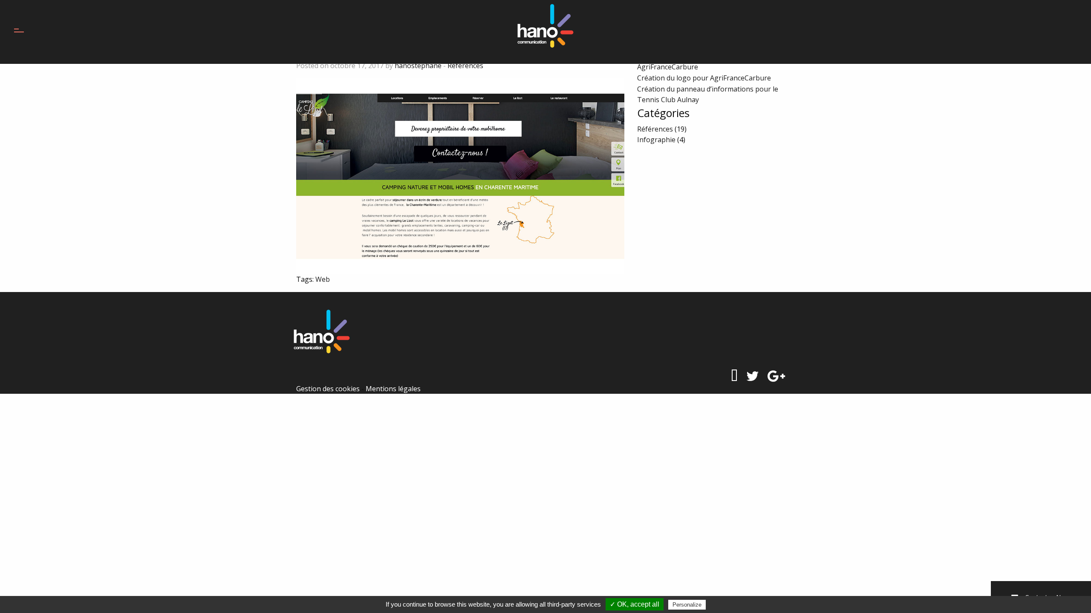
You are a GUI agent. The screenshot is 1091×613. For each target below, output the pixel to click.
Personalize (686, 605)
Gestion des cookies (328, 388)
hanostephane (418, 65)
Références (465, 65)
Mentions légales (393, 388)
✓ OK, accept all (634, 604)
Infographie (656, 139)
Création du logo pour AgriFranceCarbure (704, 78)
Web (322, 279)
